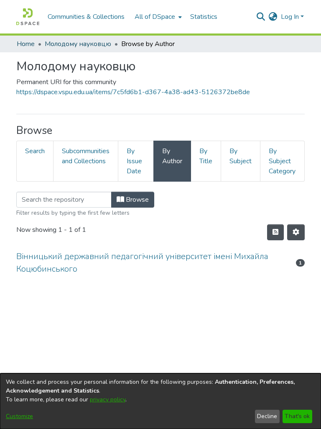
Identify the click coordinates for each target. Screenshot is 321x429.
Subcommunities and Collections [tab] (86, 156)
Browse (136, 199)
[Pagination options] (296, 232)
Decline (267, 416)
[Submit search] (261, 17)
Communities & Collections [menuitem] (86, 16)
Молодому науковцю (78, 44)
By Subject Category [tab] (282, 161)
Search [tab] (35, 151)
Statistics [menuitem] (203, 16)
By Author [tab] (172, 156)
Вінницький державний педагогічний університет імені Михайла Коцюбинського (142, 263)
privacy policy (107, 399)
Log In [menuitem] (290, 16)
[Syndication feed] (275, 232)
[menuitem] (157, 16)
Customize (19, 416)
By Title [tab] (205, 156)
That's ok (297, 416)
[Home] (27, 16)
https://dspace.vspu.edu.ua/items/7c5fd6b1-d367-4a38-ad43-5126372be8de (133, 92)
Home (26, 44)
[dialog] (160, 401)
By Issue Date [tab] (134, 161)
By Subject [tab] (240, 156)
